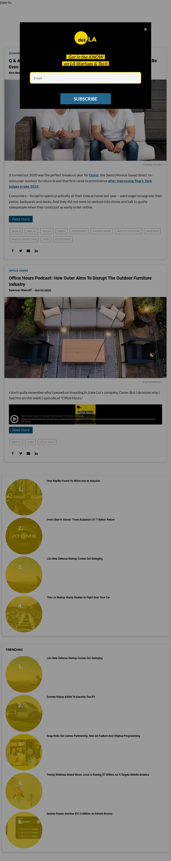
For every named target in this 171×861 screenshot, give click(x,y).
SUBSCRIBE (85, 98)
